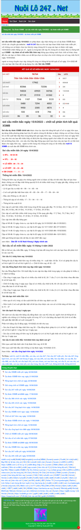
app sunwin (32, 467)
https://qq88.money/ (68, 490)
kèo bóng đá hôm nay (17, 475)
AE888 (30, 488)
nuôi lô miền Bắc (22, 356)
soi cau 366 (48, 358)
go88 (69, 488)
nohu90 (34, 462)
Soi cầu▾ (31, 21)
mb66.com (5, 459)
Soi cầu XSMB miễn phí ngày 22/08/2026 (21, 372)
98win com (24, 485)
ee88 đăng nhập (34, 464)
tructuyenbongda (62, 480)
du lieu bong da (17, 472)
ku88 (74, 485)
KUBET (57, 475)
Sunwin (50, 459)
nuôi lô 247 (31, 44)
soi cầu (33, 356)
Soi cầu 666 (59, 358)
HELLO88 (45, 485)
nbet (26, 480)
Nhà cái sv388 (15, 467)
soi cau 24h (38, 358)
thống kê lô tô (70, 364)
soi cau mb (71, 361)
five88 (29, 477)
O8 (24, 462)
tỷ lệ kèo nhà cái (15, 462)
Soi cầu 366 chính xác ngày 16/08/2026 (20, 398)
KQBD (23, 469)
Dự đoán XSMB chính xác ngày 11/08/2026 (22, 420)
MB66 (43, 459)
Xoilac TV (50, 480)
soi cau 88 (69, 358)
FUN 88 (4, 25)
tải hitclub (51, 472)
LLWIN (63, 462)
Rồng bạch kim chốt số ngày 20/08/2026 (21, 380)
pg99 (36, 493)
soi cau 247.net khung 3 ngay (21, 358)
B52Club (4, 490)
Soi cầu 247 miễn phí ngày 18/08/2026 (20, 389)
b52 (38, 485)
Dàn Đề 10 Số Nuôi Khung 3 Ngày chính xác (29, 241)
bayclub (12, 485)
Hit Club (27, 472)
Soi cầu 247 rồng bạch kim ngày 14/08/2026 (22, 407)
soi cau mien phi (20, 364)
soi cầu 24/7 (41, 356)
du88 (46, 493)
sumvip (43, 469)
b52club (34, 490)
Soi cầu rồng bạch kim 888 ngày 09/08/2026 (22, 429)
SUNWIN (51, 496)
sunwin (49, 464)
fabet (41, 477)
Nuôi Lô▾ (22, 21)
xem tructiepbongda (72, 483)
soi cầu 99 (13, 361)
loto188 (65, 475)
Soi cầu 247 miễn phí (55, 356)
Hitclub (35, 472)
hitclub (72, 475)
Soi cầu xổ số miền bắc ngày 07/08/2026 (21, 438)
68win (61, 464)
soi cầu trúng (32, 364)
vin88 (55, 483)
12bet (71, 477)
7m (43, 464)
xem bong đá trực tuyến (20, 483)
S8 (25, 488)
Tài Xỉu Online (33, 469)
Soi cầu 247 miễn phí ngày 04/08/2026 (20, 451)
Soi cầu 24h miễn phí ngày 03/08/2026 (20, 455)
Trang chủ (7, 29)
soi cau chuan (37, 361)
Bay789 (4, 462)
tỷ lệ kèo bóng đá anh (59, 467)
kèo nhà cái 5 (43, 467)
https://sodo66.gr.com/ (24, 493)
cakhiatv (5, 467)
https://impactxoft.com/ (10, 496)
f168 (36, 475)
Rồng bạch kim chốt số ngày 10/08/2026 (21, 425)
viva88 (49, 483)
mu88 (13, 459)
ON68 (55, 464)
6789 (52, 485)
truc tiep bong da (38, 483)
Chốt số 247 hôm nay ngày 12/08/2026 (20, 416)
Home (5, 21)
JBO (43, 480)
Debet (15, 477)
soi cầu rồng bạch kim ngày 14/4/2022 (27, 351)
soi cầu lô (62, 361)
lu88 (47, 477)
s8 (66, 464)
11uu (49, 469)
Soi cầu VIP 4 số (45, 364)
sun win (26, 490)
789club (72, 467)
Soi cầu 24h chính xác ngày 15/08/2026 (20, 402)
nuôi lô (12, 356)
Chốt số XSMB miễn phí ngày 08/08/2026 (21, 433)
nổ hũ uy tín (22, 464)
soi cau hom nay (50, 361)
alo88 (37, 480)
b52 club (41, 462)
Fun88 (63, 459)
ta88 (21, 488)
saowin (56, 459)
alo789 (31, 480)
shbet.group (57, 469)
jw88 (18, 469)
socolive (36, 459)
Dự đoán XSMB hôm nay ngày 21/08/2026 (21, 376)
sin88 (24, 467)
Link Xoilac (5, 483)
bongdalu (28, 459)
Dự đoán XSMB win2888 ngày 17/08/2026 (21, 394)
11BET (9, 488)
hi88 (22, 459)
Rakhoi (73, 480)
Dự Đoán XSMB (18, 29)
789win (12, 469)
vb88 (3, 488)
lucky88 (22, 477)
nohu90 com (48, 475)
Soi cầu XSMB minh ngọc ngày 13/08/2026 (22, 411)
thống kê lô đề (58, 364)
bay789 (4, 469)
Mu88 (18, 459)
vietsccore (5, 472)
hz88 (70, 464)
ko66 (75, 459)
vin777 (33, 485)
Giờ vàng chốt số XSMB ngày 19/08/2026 (21, 385)
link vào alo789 (34, 496)
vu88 (10, 477)
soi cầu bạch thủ (24, 361)
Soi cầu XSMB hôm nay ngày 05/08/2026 (21, 447)
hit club (69, 459)
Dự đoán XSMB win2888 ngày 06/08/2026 (21, 442)
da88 (52, 477)
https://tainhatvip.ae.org (43, 488)
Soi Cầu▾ (13, 21)
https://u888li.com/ (8, 464)
